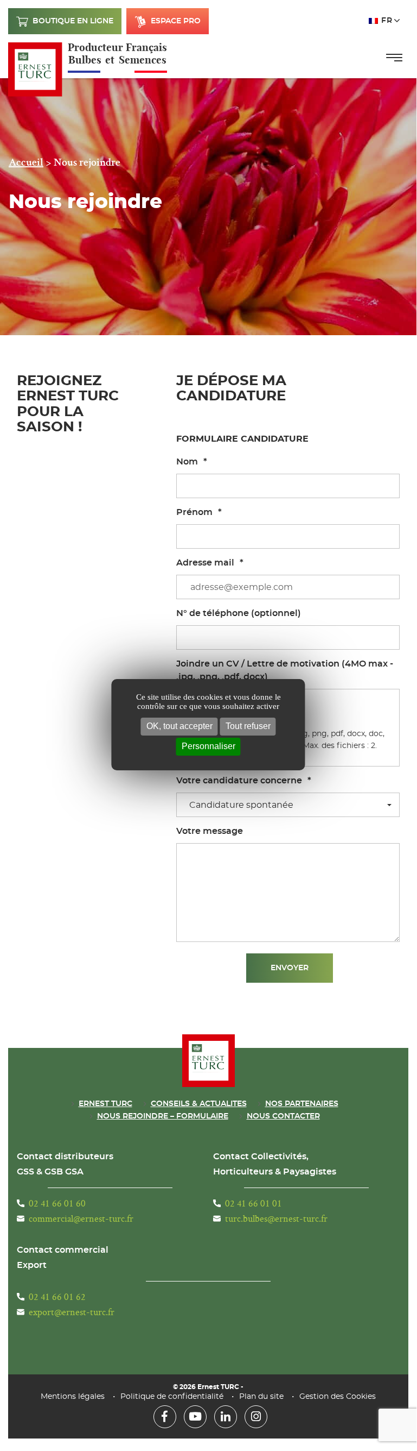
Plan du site (261, 1396)
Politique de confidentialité (171, 1396)
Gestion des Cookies (337, 1396)
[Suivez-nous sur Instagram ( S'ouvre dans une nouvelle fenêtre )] (256, 1416)
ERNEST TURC (105, 1104)
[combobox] (288, 805)
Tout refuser (248, 726)
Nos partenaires (301, 1104)
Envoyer (290, 968)
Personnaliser (208, 746)
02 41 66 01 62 (57, 1296)
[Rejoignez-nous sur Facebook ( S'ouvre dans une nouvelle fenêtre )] (164, 1416)
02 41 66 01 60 (57, 1203)
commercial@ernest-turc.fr (81, 1218)
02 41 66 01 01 (253, 1203)
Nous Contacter (283, 1116)
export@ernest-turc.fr (71, 1311)
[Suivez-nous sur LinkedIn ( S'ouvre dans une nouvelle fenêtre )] (225, 1416)
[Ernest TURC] (35, 69)
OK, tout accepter (179, 726)
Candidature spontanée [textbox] (241, 805)
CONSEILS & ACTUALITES (199, 1104)
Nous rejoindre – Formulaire (162, 1116)
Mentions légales (73, 1396)
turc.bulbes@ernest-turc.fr (276, 1218)
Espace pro (176, 21)
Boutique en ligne (73, 21)
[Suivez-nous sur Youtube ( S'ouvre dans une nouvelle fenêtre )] (195, 1416)
